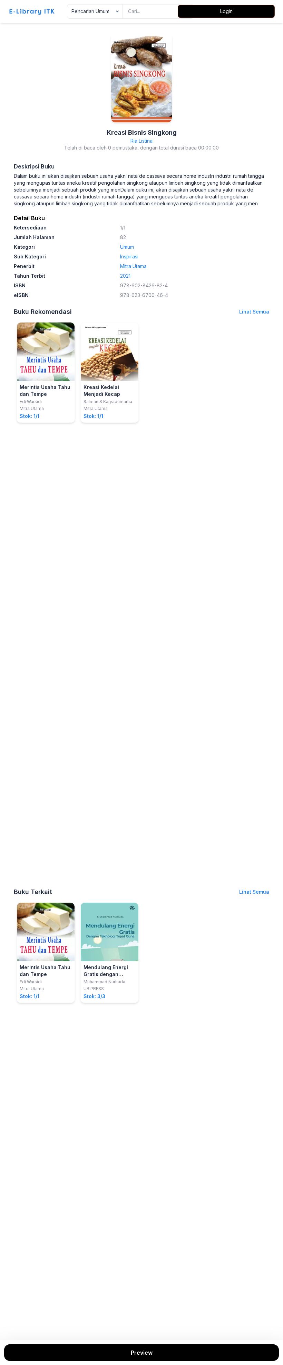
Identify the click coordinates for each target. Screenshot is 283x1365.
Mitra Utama (133, 266)
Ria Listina (141, 141)
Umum (127, 247)
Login (226, 11)
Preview (142, 1352)
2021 (125, 276)
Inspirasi (129, 256)
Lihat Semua (254, 312)
